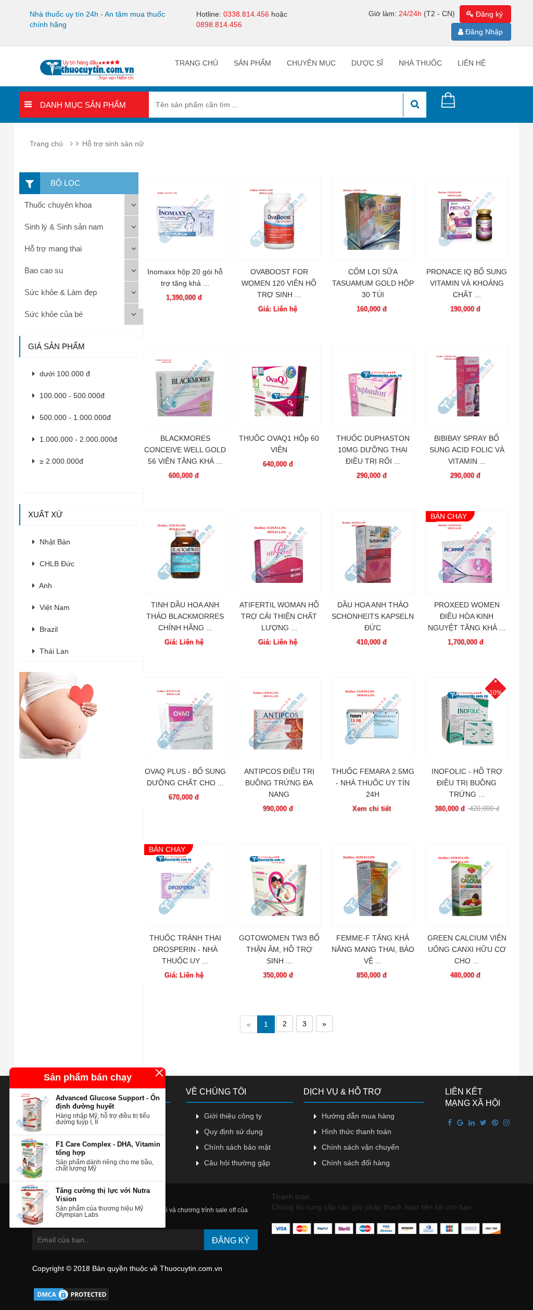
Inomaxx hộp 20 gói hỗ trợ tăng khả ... (185, 277)
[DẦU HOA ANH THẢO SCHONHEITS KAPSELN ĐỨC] (372, 552)
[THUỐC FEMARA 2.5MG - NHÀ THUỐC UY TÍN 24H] (372, 718)
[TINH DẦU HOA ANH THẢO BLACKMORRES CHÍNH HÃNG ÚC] (185, 552)
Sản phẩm (252, 63)
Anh (44, 585)
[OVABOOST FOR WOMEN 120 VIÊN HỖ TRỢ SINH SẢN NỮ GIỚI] (279, 219)
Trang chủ (196, 63)
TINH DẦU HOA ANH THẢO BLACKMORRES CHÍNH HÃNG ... (185, 616)
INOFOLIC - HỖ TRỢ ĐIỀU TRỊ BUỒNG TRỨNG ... (467, 782)
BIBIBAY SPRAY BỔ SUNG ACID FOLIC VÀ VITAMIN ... (466, 449)
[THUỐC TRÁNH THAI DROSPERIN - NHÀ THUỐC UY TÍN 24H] (185, 885)
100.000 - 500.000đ (71, 395)
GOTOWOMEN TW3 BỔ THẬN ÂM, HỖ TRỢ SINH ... (279, 949)
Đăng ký (488, 14)
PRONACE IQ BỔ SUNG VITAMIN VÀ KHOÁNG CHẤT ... (466, 283)
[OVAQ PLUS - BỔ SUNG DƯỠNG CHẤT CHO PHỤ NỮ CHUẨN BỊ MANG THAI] (185, 718)
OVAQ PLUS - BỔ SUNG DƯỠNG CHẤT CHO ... (185, 777)
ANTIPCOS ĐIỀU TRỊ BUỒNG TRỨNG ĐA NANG (279, 782)
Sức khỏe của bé (53, 314)
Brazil (47, 629)
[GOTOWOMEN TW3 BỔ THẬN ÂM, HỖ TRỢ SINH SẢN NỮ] (279, 885)
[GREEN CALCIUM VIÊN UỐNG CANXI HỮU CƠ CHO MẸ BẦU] (467, 885)
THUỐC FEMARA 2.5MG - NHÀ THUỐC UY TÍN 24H (373, 782)
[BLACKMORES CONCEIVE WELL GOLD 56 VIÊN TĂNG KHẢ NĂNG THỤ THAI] (185, 385)
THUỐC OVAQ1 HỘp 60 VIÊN (279, 444)
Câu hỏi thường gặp (237, 1163)
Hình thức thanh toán (356, 1131)
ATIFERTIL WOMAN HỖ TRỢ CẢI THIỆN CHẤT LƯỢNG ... (279, 616)
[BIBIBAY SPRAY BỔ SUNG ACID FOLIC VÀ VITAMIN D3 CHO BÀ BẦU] (467, 385)
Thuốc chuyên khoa (58, 204)
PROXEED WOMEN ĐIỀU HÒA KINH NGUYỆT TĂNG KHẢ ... (466, 616)
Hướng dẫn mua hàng (358, 1116)
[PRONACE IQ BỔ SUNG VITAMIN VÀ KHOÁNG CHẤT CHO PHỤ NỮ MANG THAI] (467, 219)
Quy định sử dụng (233, 1131)
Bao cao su (43, 270)
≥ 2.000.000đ (60, 461)
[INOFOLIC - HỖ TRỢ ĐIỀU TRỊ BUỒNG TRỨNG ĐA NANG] (467, 718)
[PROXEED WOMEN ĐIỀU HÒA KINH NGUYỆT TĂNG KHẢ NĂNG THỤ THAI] (467, 552)
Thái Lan (53, 651)
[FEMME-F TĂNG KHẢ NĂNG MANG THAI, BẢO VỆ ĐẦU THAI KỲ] (372, 885)
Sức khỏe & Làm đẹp (60, 292)
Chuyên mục (311, 63)
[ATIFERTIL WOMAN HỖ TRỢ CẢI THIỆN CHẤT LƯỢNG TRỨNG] (279, 552)
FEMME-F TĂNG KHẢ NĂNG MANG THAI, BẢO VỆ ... (373, 949)
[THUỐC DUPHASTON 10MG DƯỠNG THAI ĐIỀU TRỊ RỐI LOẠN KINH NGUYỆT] (372, 385)
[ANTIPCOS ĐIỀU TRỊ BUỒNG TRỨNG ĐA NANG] (279, 718)
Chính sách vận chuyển (360, 1147)
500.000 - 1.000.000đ (74, 417)
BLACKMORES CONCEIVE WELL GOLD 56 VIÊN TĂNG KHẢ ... (185, 449)
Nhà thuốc (420, 63)
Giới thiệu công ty (233, 1116)
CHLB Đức (55, 563)
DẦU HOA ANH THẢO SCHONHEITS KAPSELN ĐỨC (373, 616)
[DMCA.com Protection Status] (71, 1293)
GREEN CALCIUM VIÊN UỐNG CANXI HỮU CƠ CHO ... (466, 949)
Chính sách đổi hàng (356, 1163)
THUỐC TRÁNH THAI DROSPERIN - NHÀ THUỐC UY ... (185, 949)
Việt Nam (53, 607)
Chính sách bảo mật (237, 1147)
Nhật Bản (53, 542)
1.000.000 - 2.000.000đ (77, 439)
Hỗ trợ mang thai (53, 248)
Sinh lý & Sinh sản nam (64, 226)
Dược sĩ (367, 63)
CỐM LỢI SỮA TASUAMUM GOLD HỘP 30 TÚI (373, 283)
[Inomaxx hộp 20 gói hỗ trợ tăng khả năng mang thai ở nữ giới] (185, 219)
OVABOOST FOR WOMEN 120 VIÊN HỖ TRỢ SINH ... (279, 283)
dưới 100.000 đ (63, 374)
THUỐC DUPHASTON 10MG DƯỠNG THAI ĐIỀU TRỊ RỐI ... (373, 449)
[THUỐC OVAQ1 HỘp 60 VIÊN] (279, 385)
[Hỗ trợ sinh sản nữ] (81, 714)
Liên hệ (472, 63)
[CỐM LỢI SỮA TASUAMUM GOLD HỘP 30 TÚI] (372, 219)
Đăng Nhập (483, 32)
